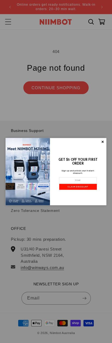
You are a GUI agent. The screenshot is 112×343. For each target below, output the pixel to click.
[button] (78, 187)
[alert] (56, 171)
